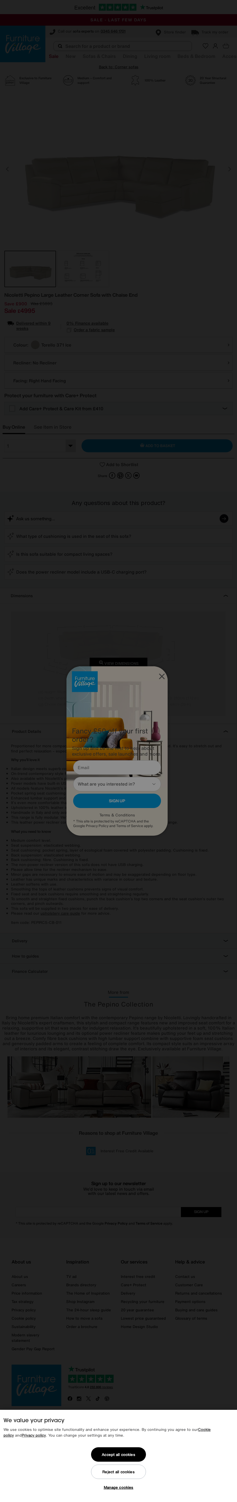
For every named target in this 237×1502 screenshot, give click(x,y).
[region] (118, 1456)
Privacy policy (34, 1435)
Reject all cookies (118, 1472)
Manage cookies (119, 1487)
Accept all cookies (118, 1454)
